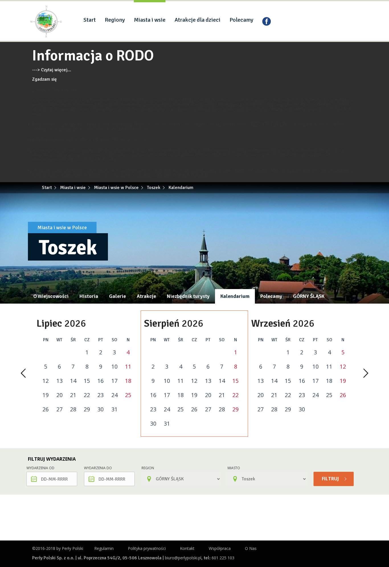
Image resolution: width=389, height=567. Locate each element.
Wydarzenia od (40, 468)
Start (89, 19)
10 (114, 366)
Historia (88, 296)
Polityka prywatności (147, 548)
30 (100, 409)
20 (59, 395)
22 (87, 395)
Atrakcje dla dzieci (197, 19)
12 (45, 380)
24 (114, 395)
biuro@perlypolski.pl (183, 557)
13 (59, 380)
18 (128, 380)
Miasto (234, 468)
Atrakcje (146, 296)
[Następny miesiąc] (365, 374)
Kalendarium (234, 296)
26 (45, 409)
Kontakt (187, 548)
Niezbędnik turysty (188, 296)
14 (73, 380)
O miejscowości (51, 296)
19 (45, 395)
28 (73, 409)
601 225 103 (223, 557)
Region (148, 468)
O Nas (251, 548)
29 (87, 409)
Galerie (117, 296)
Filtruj (331, 478)
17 (114, 380)
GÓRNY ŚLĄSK (308, 296)
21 (73, 395)
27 (59, 409)
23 (100, 395)
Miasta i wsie (149, 19)
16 (100, 380)
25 (128, 395)
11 (128, 366)
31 (114, 409)
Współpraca (220, 548)
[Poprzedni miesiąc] (23, 374)
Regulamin (104, 548)
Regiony (115, 19)
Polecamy (241, 19)
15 (87, 380)
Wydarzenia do (98, 468)
